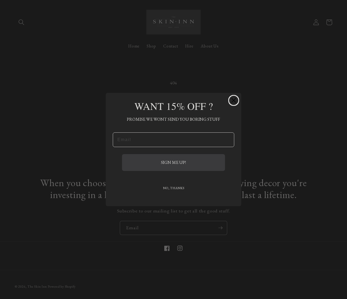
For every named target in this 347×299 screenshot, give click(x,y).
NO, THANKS (173, 188)
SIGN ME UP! (173, 162)
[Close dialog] (234, 100)
